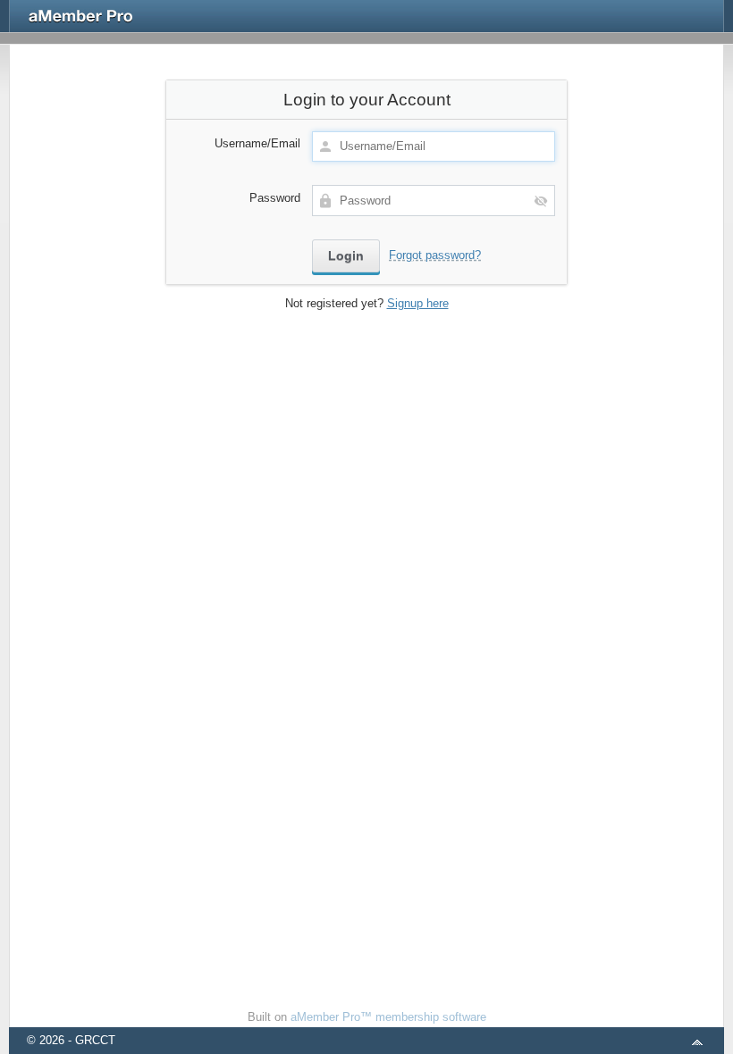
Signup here (418, 303)
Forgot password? (435, 255)
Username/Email (257, 143)
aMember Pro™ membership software (388, 1017)
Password (274, 198)
